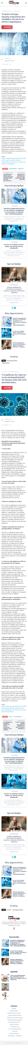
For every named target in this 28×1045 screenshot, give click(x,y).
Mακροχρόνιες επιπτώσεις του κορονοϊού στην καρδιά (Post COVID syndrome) (20, 177)
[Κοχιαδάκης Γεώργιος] (2, 60)
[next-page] (15, 308)
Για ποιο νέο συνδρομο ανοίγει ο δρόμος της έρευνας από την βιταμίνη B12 (14, 246)
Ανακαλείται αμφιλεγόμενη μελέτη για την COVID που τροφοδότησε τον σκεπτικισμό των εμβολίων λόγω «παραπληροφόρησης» (14, 211)
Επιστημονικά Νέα (7, 11)
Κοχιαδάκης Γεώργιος (9, 60)
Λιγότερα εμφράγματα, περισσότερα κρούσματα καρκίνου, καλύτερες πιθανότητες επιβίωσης (14, 289)
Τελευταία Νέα (14, 206)
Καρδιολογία (17, 11)
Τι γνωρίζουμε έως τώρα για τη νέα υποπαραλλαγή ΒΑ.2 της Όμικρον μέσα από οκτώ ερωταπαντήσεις (8, 177)
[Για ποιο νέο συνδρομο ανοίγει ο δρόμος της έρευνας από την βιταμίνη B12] (14, 232)
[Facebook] (14, 928)
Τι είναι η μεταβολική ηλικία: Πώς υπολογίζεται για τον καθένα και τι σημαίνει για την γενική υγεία (18, 977)
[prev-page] (13, 308)
